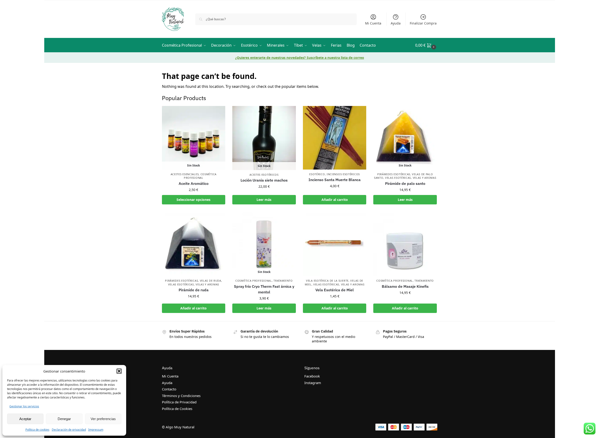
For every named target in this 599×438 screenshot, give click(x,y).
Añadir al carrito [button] (335, 199)
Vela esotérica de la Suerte (327, 280)
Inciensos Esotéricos (343, 174)
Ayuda (396, 23)
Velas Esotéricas (398, 177)
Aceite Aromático (194, 183)
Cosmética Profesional (200, 175)
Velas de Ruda (210, 280)
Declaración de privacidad (69, 430)
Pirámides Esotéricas (393, 174)
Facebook (312, 376)
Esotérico (317, 174)
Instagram (312, 382)
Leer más (264, 199)
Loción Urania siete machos (264, 180)
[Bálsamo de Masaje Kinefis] (405, 244)
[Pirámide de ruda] (193, 244)
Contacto (169, 389)
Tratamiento (283, 280)
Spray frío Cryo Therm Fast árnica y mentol (264, 289)
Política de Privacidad (179, 402)
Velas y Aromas (424, 177)
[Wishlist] (218, 113)
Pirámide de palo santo (405, 183)
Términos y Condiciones (181, 395)
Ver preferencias (103, 419)
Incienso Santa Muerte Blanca (335, 179)
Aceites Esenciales (185, 174)
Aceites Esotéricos (264, 174)
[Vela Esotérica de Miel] (334, 244)
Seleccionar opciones (193, 199)
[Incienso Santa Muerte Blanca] (334, 138)
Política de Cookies (177, 408)
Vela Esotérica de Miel (334, 290)
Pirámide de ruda (194, 290)
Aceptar (25, 419)
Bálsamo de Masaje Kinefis (405, 286)
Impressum (95, 430)
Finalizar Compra (423, 23)
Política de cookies (37, 430)
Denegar (64, 419)
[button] (119, 371)
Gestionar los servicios (24, 406)
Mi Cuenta (373, 23)
